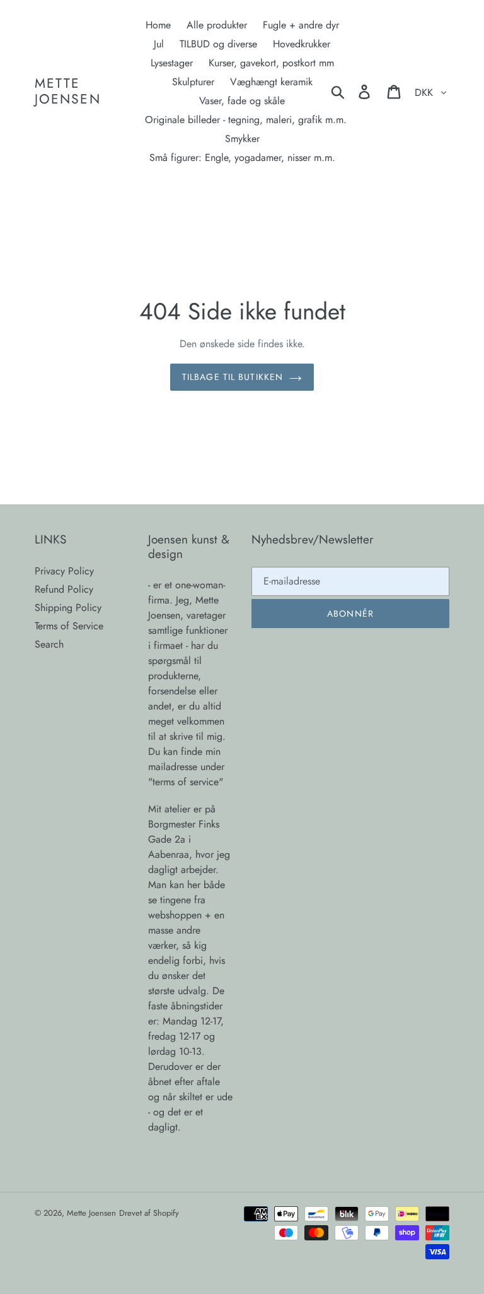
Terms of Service (69, 626)
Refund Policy (64, 589)
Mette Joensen (68, 91)
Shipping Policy (68, 607)
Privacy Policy (64, 571)
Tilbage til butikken (232, 377)
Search (49, 644)
